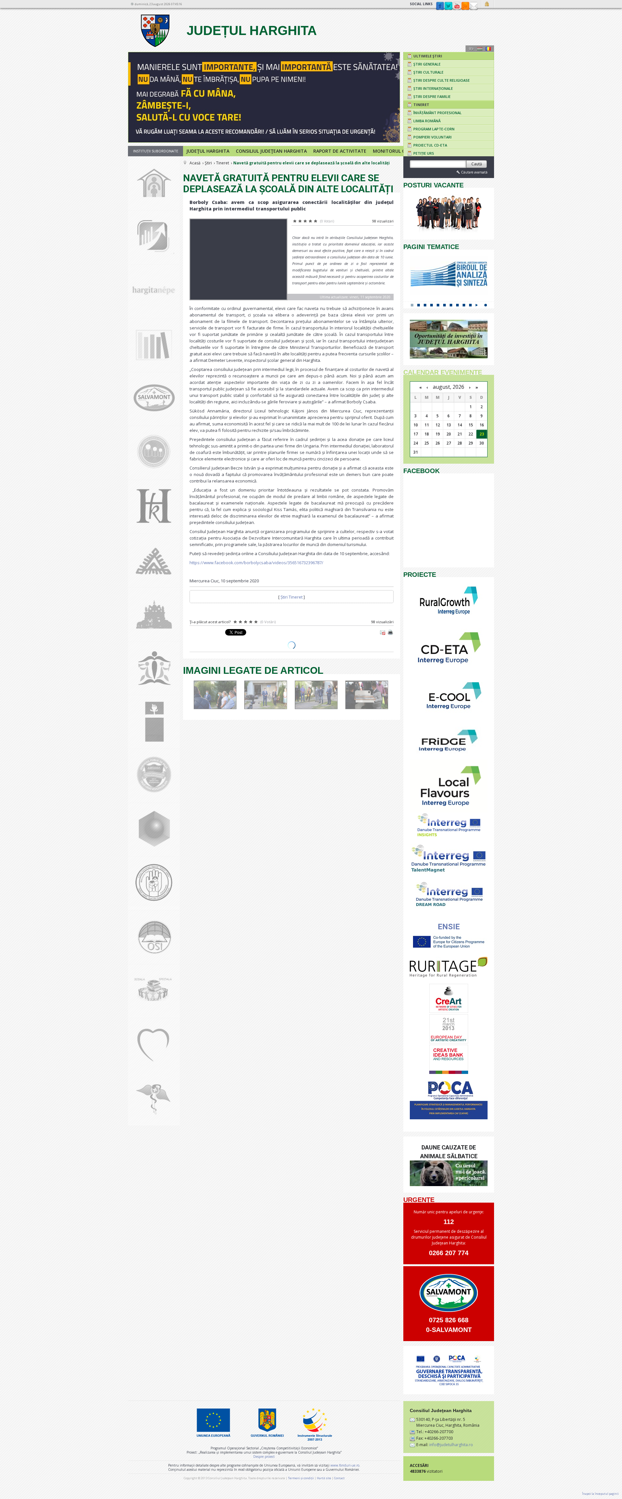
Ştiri (208, 163)
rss (465, 6)
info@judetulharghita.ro (451, 1444)
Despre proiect (264, 1456)
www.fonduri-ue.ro (344, 1465)
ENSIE (449, 926)
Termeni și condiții (301, 1478)
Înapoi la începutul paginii (600, 1494)
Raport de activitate (339, 151)
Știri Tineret (292, 597)
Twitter (448, 6)
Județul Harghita (250, 30)
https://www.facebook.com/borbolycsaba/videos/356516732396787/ (256, 562)
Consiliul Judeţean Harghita (271, 151)
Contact (473, 6)
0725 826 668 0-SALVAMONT (449, 1324)
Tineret (222, 163)
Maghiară (479, 48)
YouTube (457, 6)
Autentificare (488, 4)
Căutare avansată (474, 172)
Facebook (440, 6)
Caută (476, 164)
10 (470, 305)
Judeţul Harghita (207, 151)
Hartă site (324, 1478)
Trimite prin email (382, 632)
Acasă (195, 163)
